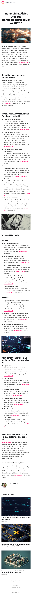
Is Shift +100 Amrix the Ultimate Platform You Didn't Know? (15, 518)
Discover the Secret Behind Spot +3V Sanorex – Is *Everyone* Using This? (15, 545)
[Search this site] (27, 2)
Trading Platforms (23, 10)
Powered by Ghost (16, 592)
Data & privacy (16, 585)
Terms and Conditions (16, 587)
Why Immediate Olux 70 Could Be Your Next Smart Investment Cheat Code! (15, 571)
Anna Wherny (13, 483)
